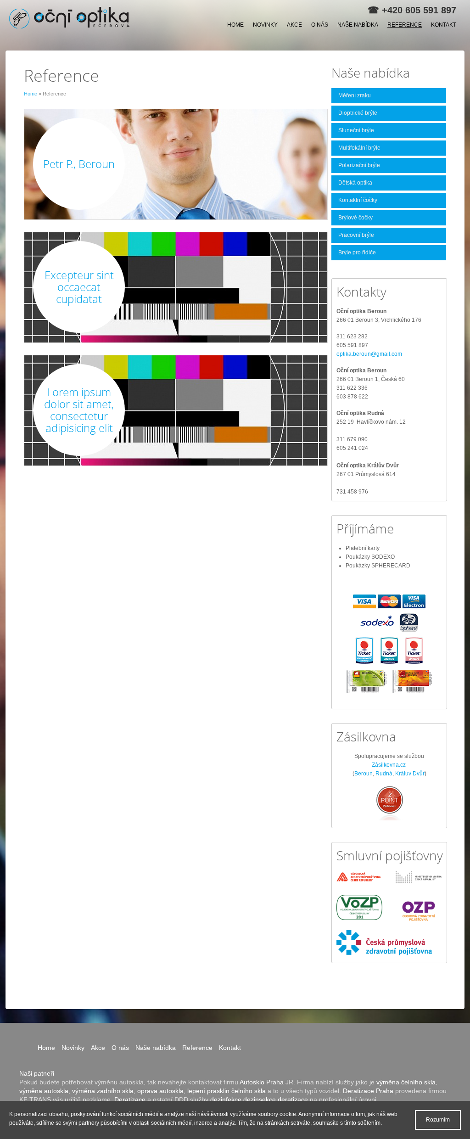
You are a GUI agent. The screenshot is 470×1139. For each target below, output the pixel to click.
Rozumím (438, 1120)
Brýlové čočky (355, 217)
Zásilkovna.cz (389, 765)
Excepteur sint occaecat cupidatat (79, 286)
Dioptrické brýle (357, 113)
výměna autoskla (43, 1090)
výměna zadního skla (103, 1090)
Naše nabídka (357, 25)
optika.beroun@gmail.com (369, 354)
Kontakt (443, 25)
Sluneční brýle (356, 130)
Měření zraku (354, 95)
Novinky (265, 25)
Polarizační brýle (359, 165)
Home (235, 25)
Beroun (363, 773)
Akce (294, 25)
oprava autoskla (160, 1090)
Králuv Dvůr (410, 773)
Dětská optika (355, 183)
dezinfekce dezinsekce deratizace (259, 1099)
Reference (404, 25)
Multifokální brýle (359, 148)
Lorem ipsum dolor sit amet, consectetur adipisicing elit (79, 409)
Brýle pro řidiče (357, 252)
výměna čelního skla (406, 1082)
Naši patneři (36, 1073)
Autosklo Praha (262, 1082)
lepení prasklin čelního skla (226, 1090)
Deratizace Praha (368, 1090)
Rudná (383, 773)
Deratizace (129, 1099)
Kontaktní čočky (357, 200)
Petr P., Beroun (79, 163)
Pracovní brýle (356, 235)
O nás (319, 25)
